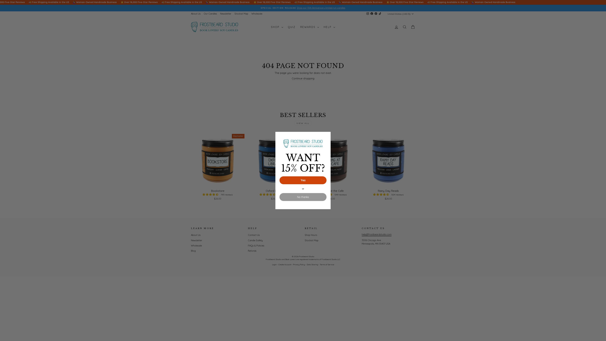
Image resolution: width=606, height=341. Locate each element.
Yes (303, 180)
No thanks (303, 197)
